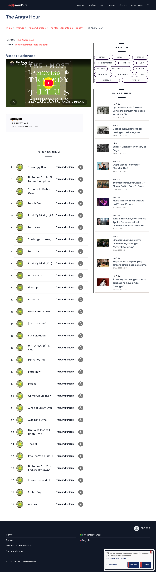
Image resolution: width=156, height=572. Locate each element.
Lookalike (33, 251)
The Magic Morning (40, 239)
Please (32, 383)
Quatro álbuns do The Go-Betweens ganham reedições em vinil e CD (129, 111)
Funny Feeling (36, 359)
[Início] (17, 5)
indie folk (126, 63)
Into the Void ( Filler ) (40, 456)
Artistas (80, 5)
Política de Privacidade (18, 545)
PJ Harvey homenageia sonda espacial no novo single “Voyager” (129, 283)
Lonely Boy (34, 203)
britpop (102, 57)
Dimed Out (34, 299)
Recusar (133, 565)
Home (9, 534)
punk (142, 74)
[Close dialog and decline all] (152, 552)
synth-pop (135, 80)
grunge (140, 57)
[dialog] (129, 560)
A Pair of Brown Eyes (40, 408)
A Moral (32, 504)
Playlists (111, 5)
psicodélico (123, 74)
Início (9, 27)
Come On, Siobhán (39, 396)
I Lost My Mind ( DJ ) (40, 263)
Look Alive (34, 227)
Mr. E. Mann (35, 275)
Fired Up (33, 287)
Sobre (9, 540)
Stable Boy (34, 492)
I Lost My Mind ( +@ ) (40, 215)
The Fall (32, 444)
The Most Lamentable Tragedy (66, 27)
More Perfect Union (39, 311)
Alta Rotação (137, 5)
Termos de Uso (14, 551)
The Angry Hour (37, 167)
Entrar (145, 528)
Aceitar (145, 565)
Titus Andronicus (37, 27)
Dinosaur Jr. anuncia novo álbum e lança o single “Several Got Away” (127, 243)
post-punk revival (120, 69)
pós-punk (101, 69)
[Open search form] (148, 5)
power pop (102, 74)
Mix (102, 5)
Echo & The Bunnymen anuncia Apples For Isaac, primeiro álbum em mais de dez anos (129, 222)
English (86, 540)
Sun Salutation (37, 335)
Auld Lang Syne (37, 420)
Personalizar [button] (112, 565)
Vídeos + (123, 5)
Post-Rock (141, 69)
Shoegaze (107, 80)
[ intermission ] (37, 323)
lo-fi (142, 63)
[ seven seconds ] (39, 480)
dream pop (121, 57)
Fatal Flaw (34, 371)
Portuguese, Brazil (91, 534)
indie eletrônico (105, 63)
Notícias (92, 5)
